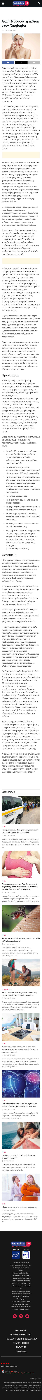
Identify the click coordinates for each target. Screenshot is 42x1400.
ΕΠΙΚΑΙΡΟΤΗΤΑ (7, 989)
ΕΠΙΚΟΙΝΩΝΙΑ (21, 1351)
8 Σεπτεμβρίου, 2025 (9, 30)
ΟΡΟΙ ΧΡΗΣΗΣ (21, 1330)
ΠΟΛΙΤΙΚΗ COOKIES (21, 1343)
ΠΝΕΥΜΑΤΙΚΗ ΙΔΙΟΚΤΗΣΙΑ (21, 1335)
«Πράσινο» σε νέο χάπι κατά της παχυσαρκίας (19, 1207)
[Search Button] (39, 3)
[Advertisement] (21, 12)
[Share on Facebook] (8, 62)
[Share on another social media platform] (34, 62)
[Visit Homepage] (21, 3)
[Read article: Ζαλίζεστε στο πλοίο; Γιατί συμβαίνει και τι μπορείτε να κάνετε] (21, 1135)
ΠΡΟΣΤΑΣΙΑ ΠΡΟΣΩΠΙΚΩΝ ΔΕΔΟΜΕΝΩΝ (21, 1339)
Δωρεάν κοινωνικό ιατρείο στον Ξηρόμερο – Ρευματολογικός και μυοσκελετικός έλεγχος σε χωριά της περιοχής (20, 1049)
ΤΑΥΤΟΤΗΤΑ (21, 1347)
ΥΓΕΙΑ (4, 826)
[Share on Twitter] (21, 62)
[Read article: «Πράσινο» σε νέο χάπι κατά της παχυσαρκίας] (21, 1187)
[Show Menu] (3, 3)
